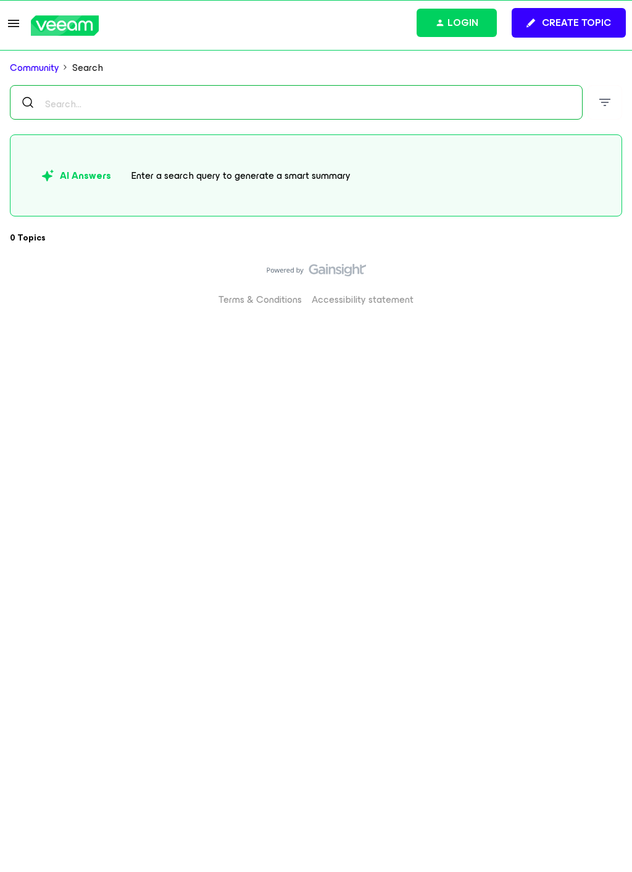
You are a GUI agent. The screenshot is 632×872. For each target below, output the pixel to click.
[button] (13, 27)
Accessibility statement (363, 299)
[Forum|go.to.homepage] (65, 25)
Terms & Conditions (260, 299)
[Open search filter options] (605, 102)
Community (34, 67)
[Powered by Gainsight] (316, 273)
